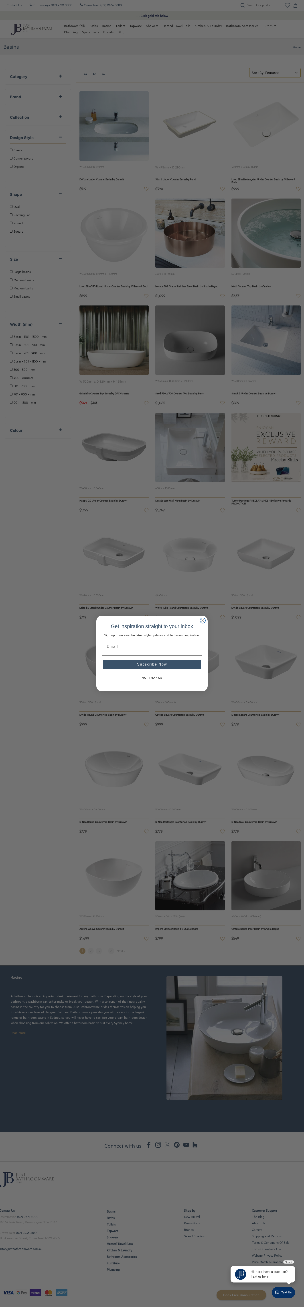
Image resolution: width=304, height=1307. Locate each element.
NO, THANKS (152, 677)
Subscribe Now (152, 664)
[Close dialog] (202, 620)
